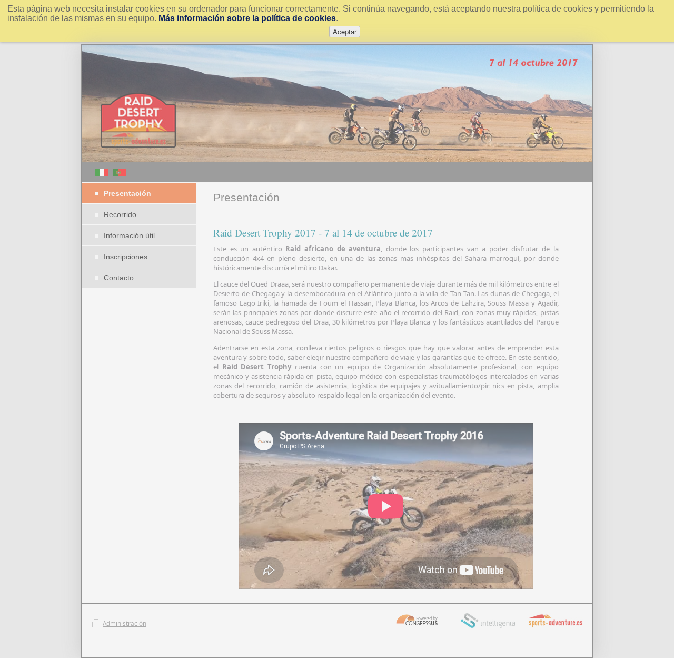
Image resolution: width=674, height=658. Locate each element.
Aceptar (344, 31)
